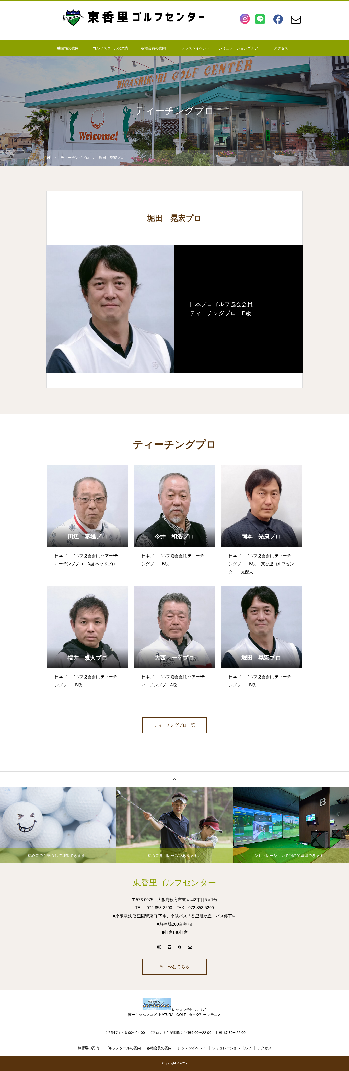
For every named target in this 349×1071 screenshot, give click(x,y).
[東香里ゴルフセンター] (174, 17)
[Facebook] (278, 19)
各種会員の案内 (153, 48)
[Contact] (296, 19)
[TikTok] (169, 946)
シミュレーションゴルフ (238, 48)
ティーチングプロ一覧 (174, 725)
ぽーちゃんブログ (142, 1014)
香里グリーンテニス (205, 1014)
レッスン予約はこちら (190, 1010)
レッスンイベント (195, 48)
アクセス (281, 48)
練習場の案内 (68, 48)
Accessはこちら (174, 966)
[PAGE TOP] (174, 779)
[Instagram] (245, 19)
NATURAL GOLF (172, 1014)
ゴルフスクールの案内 (111, 48)
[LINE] (260, 19)
